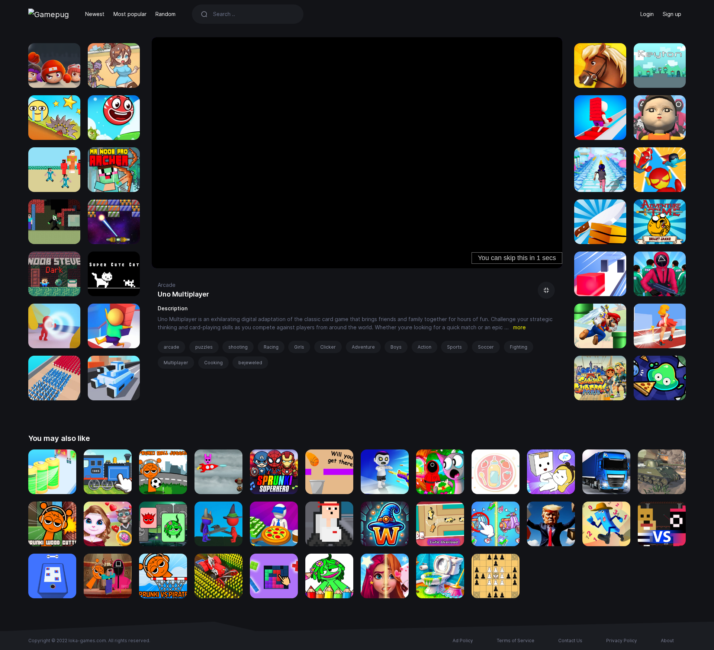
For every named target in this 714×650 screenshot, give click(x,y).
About (667, 640)
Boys (396, 347)
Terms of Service (515, 640)
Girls (299, 347)
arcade (171, 347)
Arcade (167, 285)
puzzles (204, 347)
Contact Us (570, 640)
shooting (238, 347)
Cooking (213, 362)
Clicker (328, 347)
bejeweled (250, 362)
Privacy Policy (621, 640)
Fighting (518, 347)
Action (424, 347)
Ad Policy (463, 640)
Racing (271, 347)
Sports (454, 347)
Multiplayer (176, 362)
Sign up (672, 14)
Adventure (363, 347)
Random (165, 14)
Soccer (486, 347)
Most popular (130, 14)
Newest (94, 14)
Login (647, 14)
